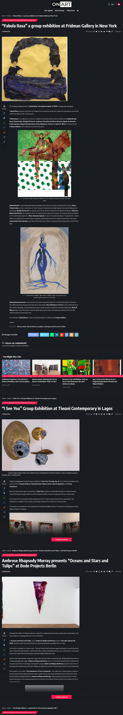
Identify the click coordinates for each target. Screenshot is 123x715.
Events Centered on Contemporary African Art (19, 20)
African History (31, 326)
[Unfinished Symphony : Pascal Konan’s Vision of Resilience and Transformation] (16, 368)
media (9, 16)
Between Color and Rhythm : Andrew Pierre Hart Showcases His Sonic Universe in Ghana (75, 381)
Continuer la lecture (61, 539)
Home (4, 16)
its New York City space (66, 106)
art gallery (40, 326)
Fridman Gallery (17, 106)
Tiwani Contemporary (16, 481)
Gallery (63, 326)
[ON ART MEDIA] (61, 4)
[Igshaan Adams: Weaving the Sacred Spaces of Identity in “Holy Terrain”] (46, 368)
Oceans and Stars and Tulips (18, 661)
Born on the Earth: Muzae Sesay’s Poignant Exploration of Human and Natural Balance (105, 381)
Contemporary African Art (52, 326)
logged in (13, 346)
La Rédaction (6, 31)
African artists (21, 326)
